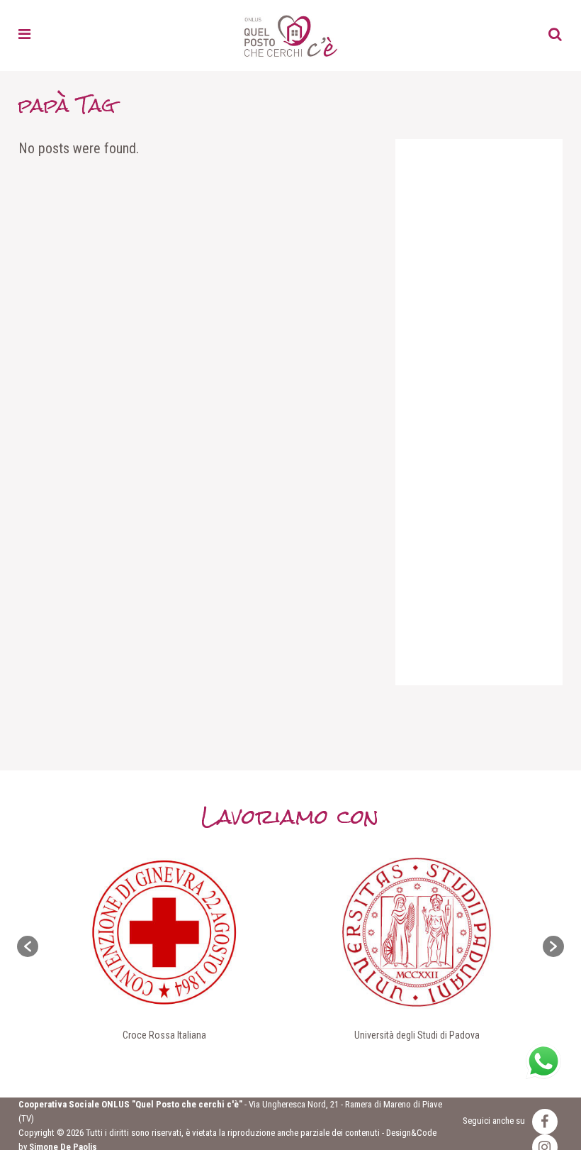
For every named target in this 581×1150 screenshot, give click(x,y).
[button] (27, 946)
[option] (164, 946)
